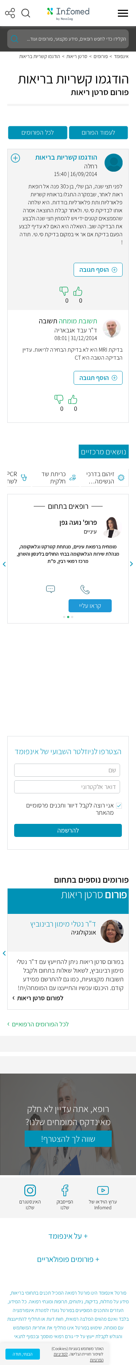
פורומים (101, 56)
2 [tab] (68, 617)
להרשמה (68, 830)
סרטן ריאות (76, 56)
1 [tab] (72, 617)
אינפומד (121, 56)
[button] (26, 13)
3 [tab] (64, 617)
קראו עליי (90, 605)
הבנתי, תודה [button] (23, 1354)
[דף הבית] (68, 13)
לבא (4, 564)
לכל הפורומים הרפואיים (40, 1024)
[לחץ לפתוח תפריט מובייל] (123, 13)
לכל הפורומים (37, 132)
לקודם (131, 564)
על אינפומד (65, 1236)
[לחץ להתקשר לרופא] (85, 589)
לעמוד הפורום (98, 132)
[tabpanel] (67, 564)
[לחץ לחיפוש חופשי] (14, 38)
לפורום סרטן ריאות (40, 998)
